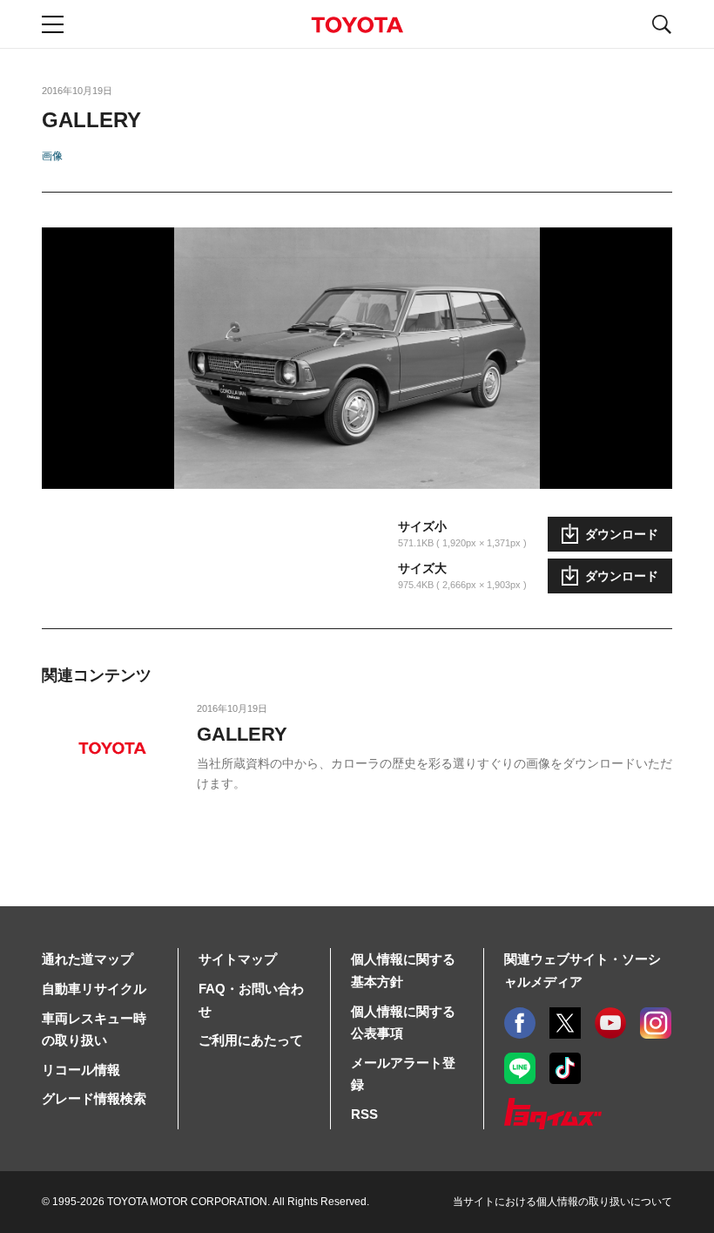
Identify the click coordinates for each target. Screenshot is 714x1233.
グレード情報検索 (94, 1098)
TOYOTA (357, 25)
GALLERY (242, 734)
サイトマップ (238, 959)
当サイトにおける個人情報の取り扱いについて (562, 1202)
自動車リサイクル (94, 988)
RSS (364, 1114)
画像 (52, 156)
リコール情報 (81, 1069)
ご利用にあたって (251, 1040)
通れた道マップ (87, 959)
